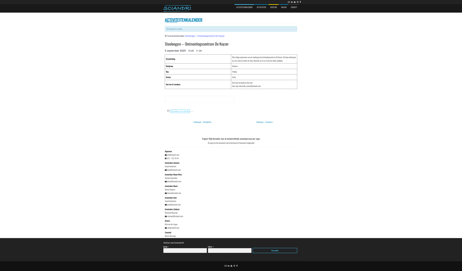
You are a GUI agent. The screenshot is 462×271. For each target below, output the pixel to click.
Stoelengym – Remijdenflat (202, 122)
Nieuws (284, 7)
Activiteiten (261, 7)
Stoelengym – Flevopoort (264, 122)
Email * (211, 247)
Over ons (273, 7)
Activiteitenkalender (244, 7)
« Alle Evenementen (171, 21)
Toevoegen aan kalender (180, 111)
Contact (294, 7)
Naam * (166, 247)
